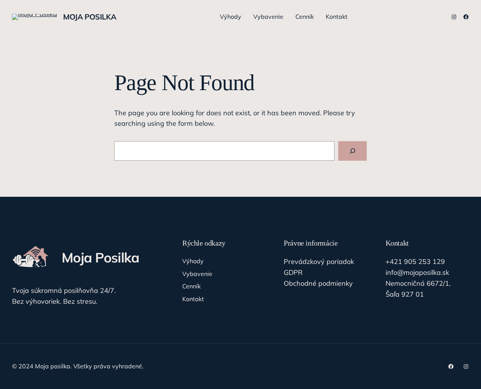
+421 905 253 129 (415, 261)
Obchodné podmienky (318, 283)
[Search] (352, 151)
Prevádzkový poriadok (319, 261)
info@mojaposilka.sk (417, 272)
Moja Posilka (89, 16)
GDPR (293, 272)
